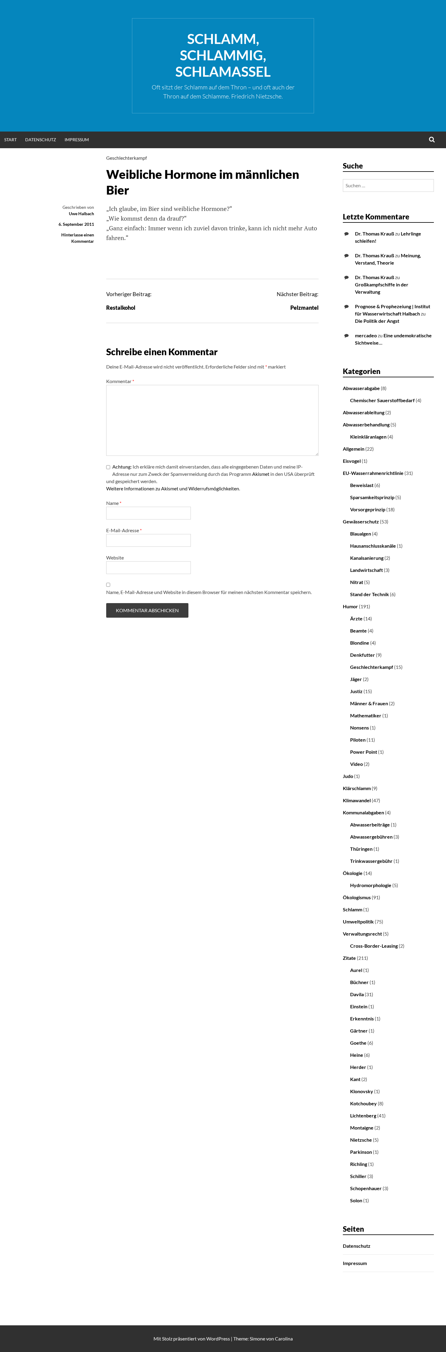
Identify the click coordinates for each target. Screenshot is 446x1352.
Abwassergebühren (371, 837)
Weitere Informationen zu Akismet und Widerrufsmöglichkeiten (172, 488)
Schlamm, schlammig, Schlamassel (223, 55)
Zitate (349, 958)
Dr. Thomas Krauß (374, 233)
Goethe (358, 1043)
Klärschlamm (357, 788)
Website (115, 557)
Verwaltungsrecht (362, 933)
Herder (358, 1067)
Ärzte (356, 618)
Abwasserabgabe (361, 388)
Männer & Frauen (369, 703)
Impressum (77, 139)
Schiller (358, 1176)
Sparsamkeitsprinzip (372, 497)
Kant (355, 1079)
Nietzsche (361, 1140)
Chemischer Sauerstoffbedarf (382, 400)
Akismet (260, 474)
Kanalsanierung (366, 558)
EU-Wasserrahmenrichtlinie (373, 473)
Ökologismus (357, 897)
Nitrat (356, 582)
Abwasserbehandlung (366, 424)
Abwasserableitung (363, 412)
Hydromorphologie (370, 885)
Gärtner (359, 1030)
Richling (358, 1164)
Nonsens (359, 727)
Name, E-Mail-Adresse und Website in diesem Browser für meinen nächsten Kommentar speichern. (209, 592)
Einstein (358, 1006)
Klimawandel (357, 800)
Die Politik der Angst (377, 321)
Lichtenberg (363, 1115)
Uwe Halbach (81, 213)
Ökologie (353, 873)
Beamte (358, 630)
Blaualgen (360, 533)
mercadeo (366, 335)
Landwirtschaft (366, 570)
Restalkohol (120, 307)
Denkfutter (362, 655)
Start (10, 139)
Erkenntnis (362, 1018)
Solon (356, 1200)
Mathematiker (365, 715)
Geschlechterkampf (126, 158)
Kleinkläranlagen (368, 436)
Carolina (284, 1338)
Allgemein (353, 449)
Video (356, 764)
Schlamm (352, 909)
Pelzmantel (304, 307)
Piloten (358, 740)
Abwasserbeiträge (370, 824)
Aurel (356, 970)
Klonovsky (361, 1091)
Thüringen (361, 849)
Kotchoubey (363, 1103)
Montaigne (361, 1127)
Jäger (356, 679)
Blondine (359, 643)
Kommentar (120, 381)
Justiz (356, 691)
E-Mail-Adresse (124, 530)
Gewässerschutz (361, 521)
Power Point (363, 752)
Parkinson (361, 1152)
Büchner (359, 982)
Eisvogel (352, 461)
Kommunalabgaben (363, 812)
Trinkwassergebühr (371, 861)
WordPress (218, 1338)
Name (113, 503)
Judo (348, 776)
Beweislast (361, 485)
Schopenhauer (366, 1188)
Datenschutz (40, 139)
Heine (356, 1055)
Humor (350, 606)
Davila (357, 994)
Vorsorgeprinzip (367, 509)
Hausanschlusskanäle (373, 546)
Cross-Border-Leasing (374, 946)
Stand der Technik (369, 594)
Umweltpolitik (358, 921)
